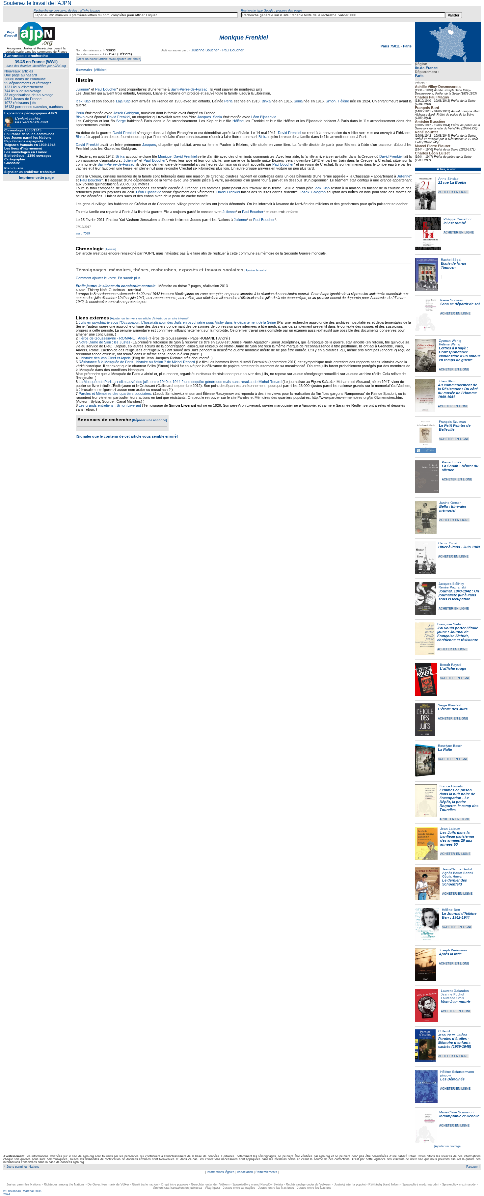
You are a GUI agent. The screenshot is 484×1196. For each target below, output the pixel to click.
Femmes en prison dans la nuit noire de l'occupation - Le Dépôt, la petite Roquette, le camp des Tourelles (459, 800)
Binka (266, 101)
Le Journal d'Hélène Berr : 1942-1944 (459, 915)
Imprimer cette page (36, 177)
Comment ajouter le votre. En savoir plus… (110, 278)
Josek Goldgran (126, 113)
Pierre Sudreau (451, 300)
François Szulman (452, 421)
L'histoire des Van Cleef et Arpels (105, 358)
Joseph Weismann (453, 950)
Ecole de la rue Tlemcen (453, 265)
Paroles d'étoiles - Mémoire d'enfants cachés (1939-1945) (454, 1042)
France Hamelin (451, 786)
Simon (331, 101)
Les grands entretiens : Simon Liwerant (110, 405)
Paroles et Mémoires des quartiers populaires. (115, 393)
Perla (228, 101)
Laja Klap (123, 101)
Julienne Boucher (205, 50)
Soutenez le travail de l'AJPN (37, 3)
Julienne (82, 89)
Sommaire (84, 69)
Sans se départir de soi (460, 304)
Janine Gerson (450, 502)
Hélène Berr (451, 909)
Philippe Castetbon (458, 219)
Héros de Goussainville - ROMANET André (113, 338)
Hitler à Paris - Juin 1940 (459, 547)
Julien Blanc (447, 381)
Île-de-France (426, 68)
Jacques (204, 117)
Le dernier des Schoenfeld (454, 882)
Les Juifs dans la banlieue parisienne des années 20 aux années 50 (457, 838)
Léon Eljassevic (263, 117)
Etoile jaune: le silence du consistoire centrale (115, 286)
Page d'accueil (10, 34)
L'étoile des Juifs (453, 709)
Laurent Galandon (455, 990)
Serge (121, 121)
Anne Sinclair (448, 178)
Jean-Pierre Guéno (452, 1035)
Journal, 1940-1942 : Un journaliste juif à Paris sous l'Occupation (459, 595)
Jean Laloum (450, 828)
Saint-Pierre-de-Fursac (189, 89)
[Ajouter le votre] (256, 270)
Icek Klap (83, 101)
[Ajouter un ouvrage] (448, 1146)
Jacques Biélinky (451, 583)
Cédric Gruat (447, 543)
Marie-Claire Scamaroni (456, 1112)
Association (245, 1172)
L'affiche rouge (453, 668)
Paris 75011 (391, 46)
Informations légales (220, 1172)
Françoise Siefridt (450, 624)
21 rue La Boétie (452, 182)
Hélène (343, 101)
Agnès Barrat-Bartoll (457, 873)
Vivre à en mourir (455, 1002)
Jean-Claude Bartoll (457, 869)
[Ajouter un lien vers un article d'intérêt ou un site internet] (149, 318)
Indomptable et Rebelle (459, 1116)
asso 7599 (83, 233)
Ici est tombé (455, 223)
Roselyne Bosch (450, 746)
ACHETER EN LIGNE (453, 192)
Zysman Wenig (450, 340)
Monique (165, 156)
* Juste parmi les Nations (21, 1166)
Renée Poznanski (452, 587)
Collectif (444, 1031)
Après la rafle (450, 954)
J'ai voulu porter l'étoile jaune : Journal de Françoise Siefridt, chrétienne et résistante (457, 634)
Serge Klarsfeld (449, 705)
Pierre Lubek (451, 462)
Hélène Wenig (449, 344)
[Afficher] (100, 69)
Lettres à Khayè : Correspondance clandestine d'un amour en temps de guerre (459, 354)
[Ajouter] (110, 249)
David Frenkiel (118, 117)
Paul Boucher (233, 50)
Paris (419, 76)
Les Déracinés (452, 1079)
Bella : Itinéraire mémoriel (452, 508)
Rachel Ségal (451, 259)
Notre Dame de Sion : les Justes (104, 342)
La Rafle (445, 749)
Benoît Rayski (450, 664)
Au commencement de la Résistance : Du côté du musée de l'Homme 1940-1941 (458, 391)
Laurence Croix (452, 998)
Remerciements (266, 1172)
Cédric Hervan (453, 876)
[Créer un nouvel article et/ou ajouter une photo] (108, 59)
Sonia (298, 101)
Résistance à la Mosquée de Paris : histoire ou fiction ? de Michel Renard (137, 362)
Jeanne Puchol (452, 994)
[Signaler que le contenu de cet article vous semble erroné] (127, 436)
